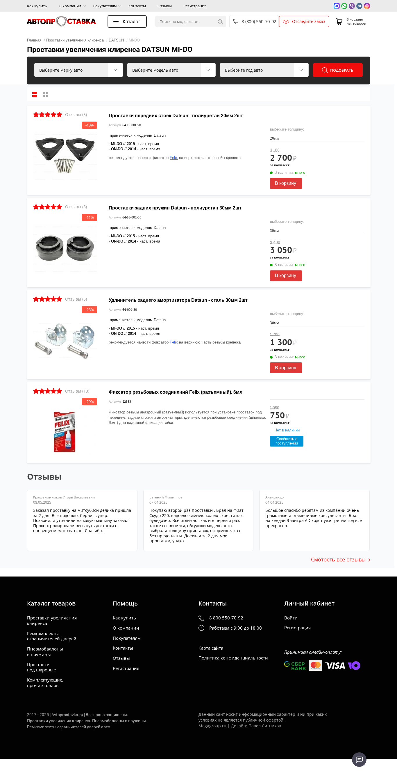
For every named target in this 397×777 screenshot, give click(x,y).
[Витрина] (45, 94)
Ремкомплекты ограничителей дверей (51, 636)
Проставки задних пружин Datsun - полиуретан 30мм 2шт (175, 207)
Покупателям (105, 5)
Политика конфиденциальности (233, 658)
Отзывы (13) (77, 390)
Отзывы (165, 5)
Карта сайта (211, 648)
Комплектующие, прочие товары (45, 682)
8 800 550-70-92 (226, 618)
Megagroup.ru (212, 726)
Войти (291, 618)
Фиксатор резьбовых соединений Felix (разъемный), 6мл (175, 392)
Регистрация (194, 5)
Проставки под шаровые (41, 667)
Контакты (137, 5)
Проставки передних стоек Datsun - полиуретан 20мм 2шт (176, 115)
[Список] (34, 94)
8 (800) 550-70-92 (258, 21)
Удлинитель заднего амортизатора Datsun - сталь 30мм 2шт (178, 300)
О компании (70, 5)
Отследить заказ (308, 21)
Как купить (37, 5)
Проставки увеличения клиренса (52, 620)
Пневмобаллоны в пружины (45, 651)
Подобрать (341, 70)
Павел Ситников (264, 726)
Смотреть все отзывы (338, 559)
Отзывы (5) (76, 114)
